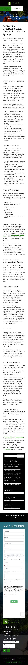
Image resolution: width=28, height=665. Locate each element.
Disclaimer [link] (5, 660)
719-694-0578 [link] (6, 9)
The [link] (13, 437)
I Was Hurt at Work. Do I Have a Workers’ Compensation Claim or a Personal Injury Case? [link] (13, 478)
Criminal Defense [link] (18, 40)
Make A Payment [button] (9, 645)
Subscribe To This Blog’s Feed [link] (12, 508)
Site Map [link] (11, 660)
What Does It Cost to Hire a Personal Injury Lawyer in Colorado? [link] (13, 465)
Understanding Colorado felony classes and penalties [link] (12, 469)
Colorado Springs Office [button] (11, 642)
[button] (25, 9)
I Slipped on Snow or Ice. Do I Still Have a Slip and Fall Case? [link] (12, 474)
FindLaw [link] (20, 662)
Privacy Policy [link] (17, 660)
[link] (14, 3)
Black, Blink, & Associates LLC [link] (13, 658)
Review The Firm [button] (9, 647)
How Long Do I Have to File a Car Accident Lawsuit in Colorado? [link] (12, 483)
